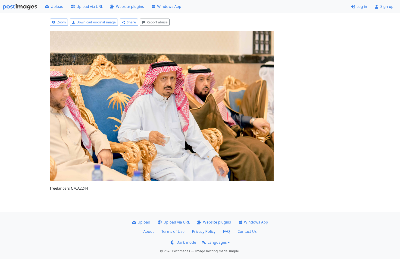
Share (131, 22)
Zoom (61, 22)
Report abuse (157, 22)
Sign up (387, 6)
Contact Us (247, 231)
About (148, 231)
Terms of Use (172, 231)
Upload (57, 6)
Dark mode (186, 242)
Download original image (96, 22)
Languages (217, 242)
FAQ (226, 231)
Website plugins (130, 6)
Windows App (169, 6)
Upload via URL (89, 6)
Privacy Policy (204, 231)
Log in (361, 6)
